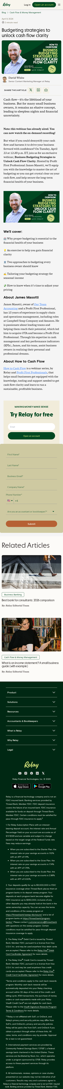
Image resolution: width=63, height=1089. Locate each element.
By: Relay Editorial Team (15, 605)
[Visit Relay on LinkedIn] (37, 774)
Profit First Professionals (32, 372)
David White (16, 78)
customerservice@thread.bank (42, 922)
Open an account (44, 4)
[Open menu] (59, 5)
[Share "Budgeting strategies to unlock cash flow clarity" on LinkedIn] (38, 90)
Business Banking (13, 594)
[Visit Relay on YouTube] (20, 774)
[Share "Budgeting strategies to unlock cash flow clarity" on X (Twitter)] (31, 90)
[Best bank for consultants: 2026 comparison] (31, 572)
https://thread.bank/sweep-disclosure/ (24, 914)
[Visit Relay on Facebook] (31, 774)
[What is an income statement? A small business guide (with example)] (31, 634)
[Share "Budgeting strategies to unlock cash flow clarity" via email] (46, 90)
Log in (27, 4)
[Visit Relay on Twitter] (43, 774)
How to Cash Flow (15, 368)
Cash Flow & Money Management (20, 657)
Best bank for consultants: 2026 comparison (28, 600)
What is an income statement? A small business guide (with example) (30, 664)
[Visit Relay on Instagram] (26, 774)
